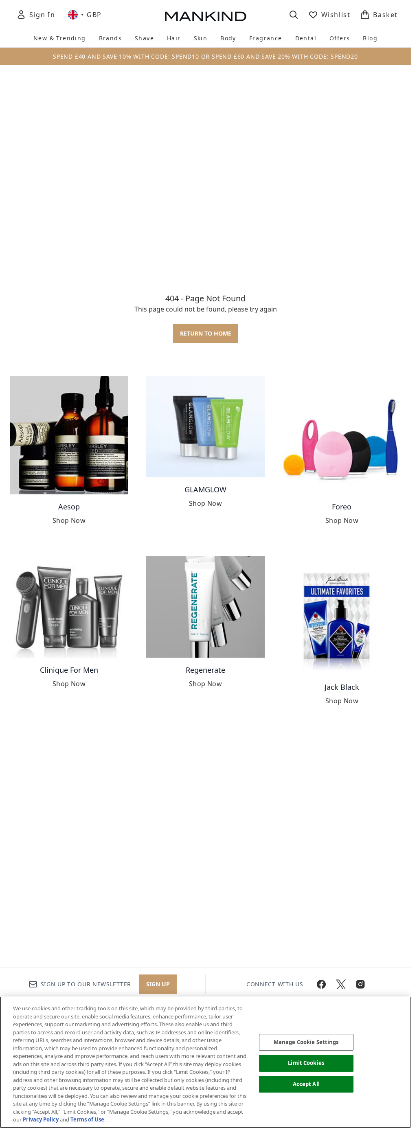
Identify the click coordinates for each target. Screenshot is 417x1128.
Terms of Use (87, 1119)
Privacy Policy (41, 1119)
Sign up (158, 984)
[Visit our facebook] (321, 984)
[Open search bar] (293, 15)
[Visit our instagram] (360, 984)
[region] (205, 1062)
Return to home (205, 333)
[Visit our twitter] (341, 984)
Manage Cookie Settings (306, 1042)
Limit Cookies (306, 1063)
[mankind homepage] (205, 16)
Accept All (306, 1084)
